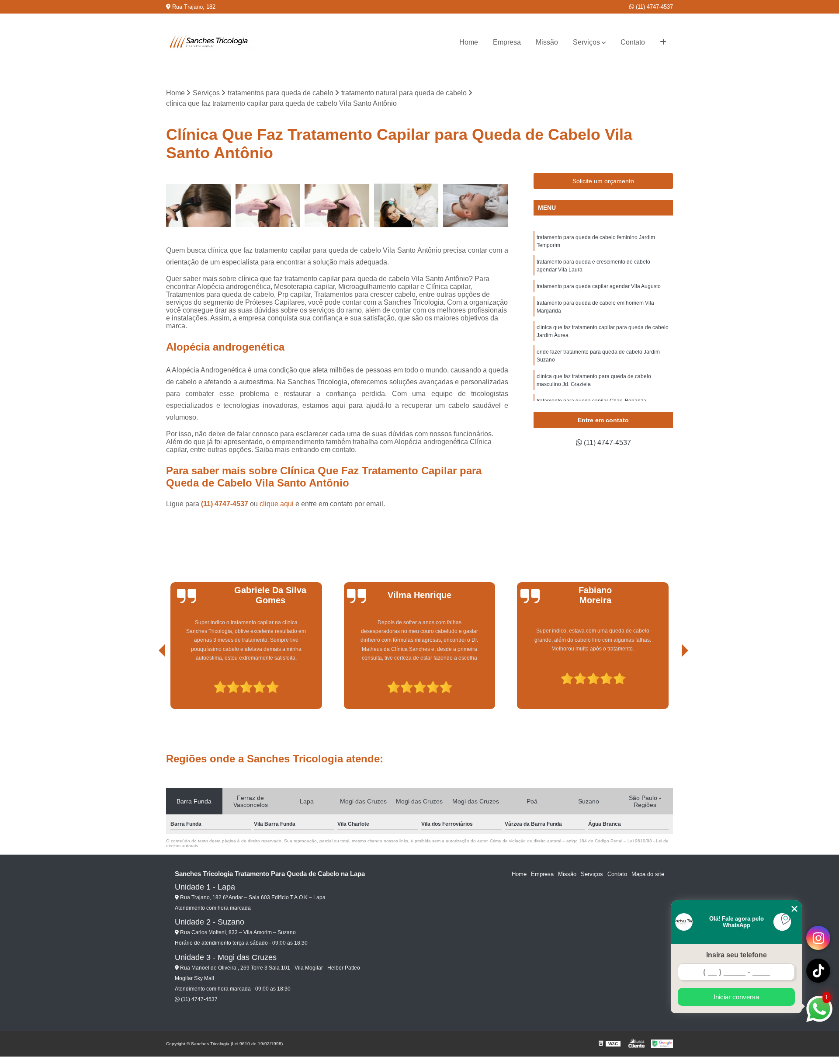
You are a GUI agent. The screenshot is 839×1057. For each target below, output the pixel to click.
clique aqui (277, 504)
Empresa (507, 42)
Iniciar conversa (736, 997)
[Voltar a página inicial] (209, 42)
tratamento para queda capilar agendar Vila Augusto (599, 286)
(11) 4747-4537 (653, 6)
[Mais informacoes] (663, 42)
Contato (633, 42)
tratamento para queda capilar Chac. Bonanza (591, 401)
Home (468, 42)
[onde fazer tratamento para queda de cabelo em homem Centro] (475, 205)
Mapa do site (647, 874)
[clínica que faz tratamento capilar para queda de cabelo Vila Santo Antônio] (268, 205)
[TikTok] (818, 971)
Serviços (586, 42)
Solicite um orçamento (603, 180)
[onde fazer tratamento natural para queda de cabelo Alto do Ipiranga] (337, 205)
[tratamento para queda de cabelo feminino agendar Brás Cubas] (198, 205)
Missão (547, 42)
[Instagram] (818, 938)
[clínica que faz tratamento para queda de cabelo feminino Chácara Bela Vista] (406, 205)
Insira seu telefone (736, 955)
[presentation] (150, 684)
